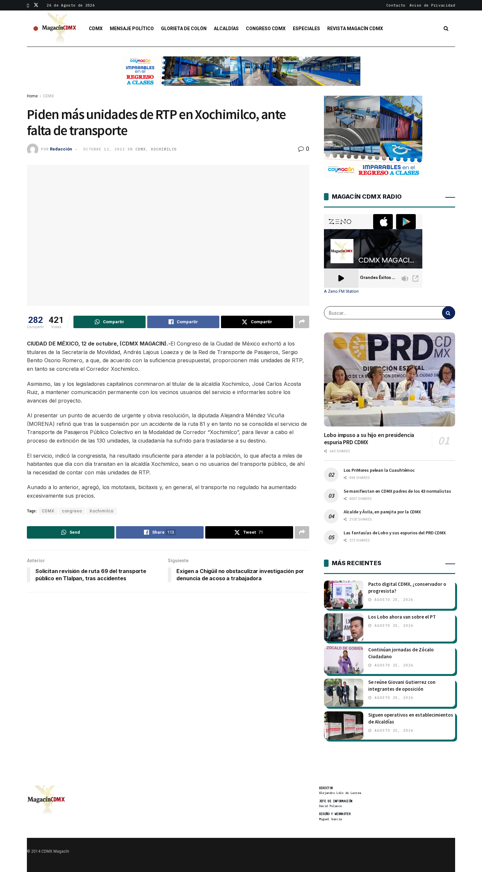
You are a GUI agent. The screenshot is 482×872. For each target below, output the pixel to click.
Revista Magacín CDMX (355, 28)
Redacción (61, 149)
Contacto (396, 5)
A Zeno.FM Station (341, 291)
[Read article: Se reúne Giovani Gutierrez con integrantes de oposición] (343, 693)
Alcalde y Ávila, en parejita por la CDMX (382, 512)
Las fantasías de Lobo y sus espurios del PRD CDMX (395, 533)
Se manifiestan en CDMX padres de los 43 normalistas (397, 491)
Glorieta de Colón (184, 28)
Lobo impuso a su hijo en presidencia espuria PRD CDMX (369, 438)
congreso (72, 511)
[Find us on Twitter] (36, 5)
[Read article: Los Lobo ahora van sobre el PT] (343, 627)
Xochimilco (164, 149)
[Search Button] (446, 28)
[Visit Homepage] (59, 28)
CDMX (96, 28)
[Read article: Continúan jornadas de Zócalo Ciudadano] (343, 660)
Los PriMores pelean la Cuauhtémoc (379, 470)
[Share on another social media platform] (302, 322)
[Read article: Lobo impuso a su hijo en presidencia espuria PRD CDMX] (389, 379)
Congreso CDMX (266, 28)
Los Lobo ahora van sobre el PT (402, 617)
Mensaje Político (132, 28)
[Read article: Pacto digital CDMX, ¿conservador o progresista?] (343, 595)
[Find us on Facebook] (28, 5)
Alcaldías (226, 28)
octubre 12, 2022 (104, 149)
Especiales (306, 28)
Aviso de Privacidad (432, 5)
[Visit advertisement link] (241, 76)
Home (32, 96)
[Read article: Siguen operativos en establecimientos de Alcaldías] (343, 725)
